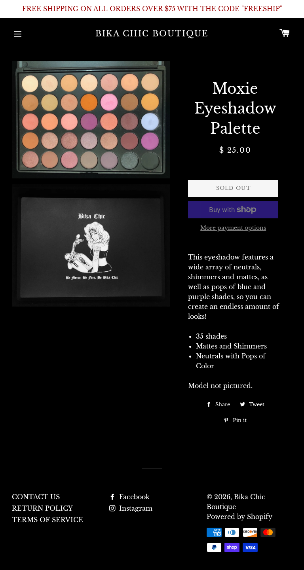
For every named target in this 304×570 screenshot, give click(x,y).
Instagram (134, 508)
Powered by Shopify (239, 517)
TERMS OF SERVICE (47, 520)
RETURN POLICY (42, 508)
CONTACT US (36, 497)
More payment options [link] (233, 227)
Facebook (133, 497)
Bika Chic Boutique (152, 33)
